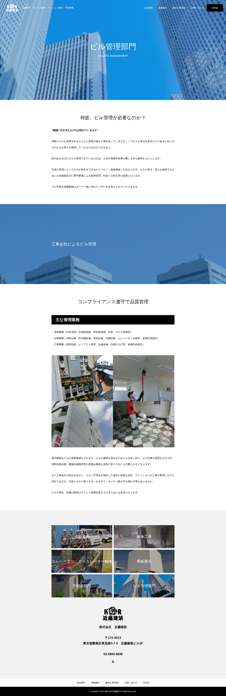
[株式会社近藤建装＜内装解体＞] (12, 8)
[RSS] (113, 661)
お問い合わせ (197, 8)
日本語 (215, 8)
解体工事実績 (178, 8)
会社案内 (148, 8)
